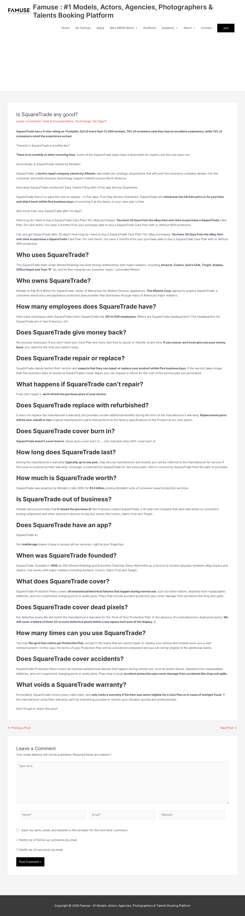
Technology (83, 121)
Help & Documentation (58, 121)
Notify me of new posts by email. (42, 850)
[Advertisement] (122, 62)
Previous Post (19, 727)
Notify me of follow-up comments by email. (49, 840)
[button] (135, 28)
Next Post (228, 727)
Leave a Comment (28, 121)
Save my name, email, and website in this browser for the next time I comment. (74, 830)
